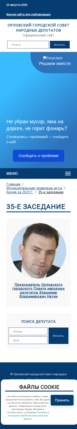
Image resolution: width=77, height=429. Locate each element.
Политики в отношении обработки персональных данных (28, 415)
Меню (12, 173)
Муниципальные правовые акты (34, 188)
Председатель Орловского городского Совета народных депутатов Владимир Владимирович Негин (38, 290)
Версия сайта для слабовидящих (28, 14)
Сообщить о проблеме (39, 156)
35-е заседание (51, 192)
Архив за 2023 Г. (19, 192)
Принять (62, 400)
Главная (13, 184)
